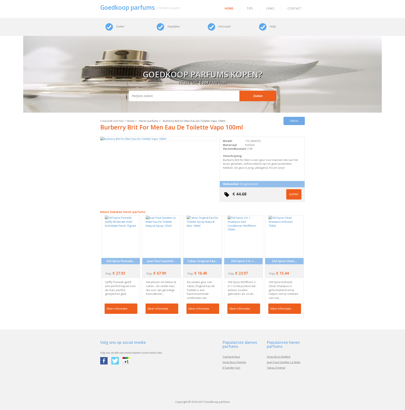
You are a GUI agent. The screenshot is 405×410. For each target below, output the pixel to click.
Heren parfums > (150, 121)
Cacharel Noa (231, 357)
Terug (294, 121)
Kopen (293, 194)
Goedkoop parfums (217, 402)
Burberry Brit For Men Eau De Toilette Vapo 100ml (194, 121)
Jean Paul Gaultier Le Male (283, 362)
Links (270, 8)
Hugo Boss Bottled (278, 357)
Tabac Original (276, 368)
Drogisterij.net (249, 184)
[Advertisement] (202, 383)
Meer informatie (117, 308)
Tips (250, 8)
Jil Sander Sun (231, 368)
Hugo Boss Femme (234, 362)
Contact (295, 8)
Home (229, 8)
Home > (132, 121)
